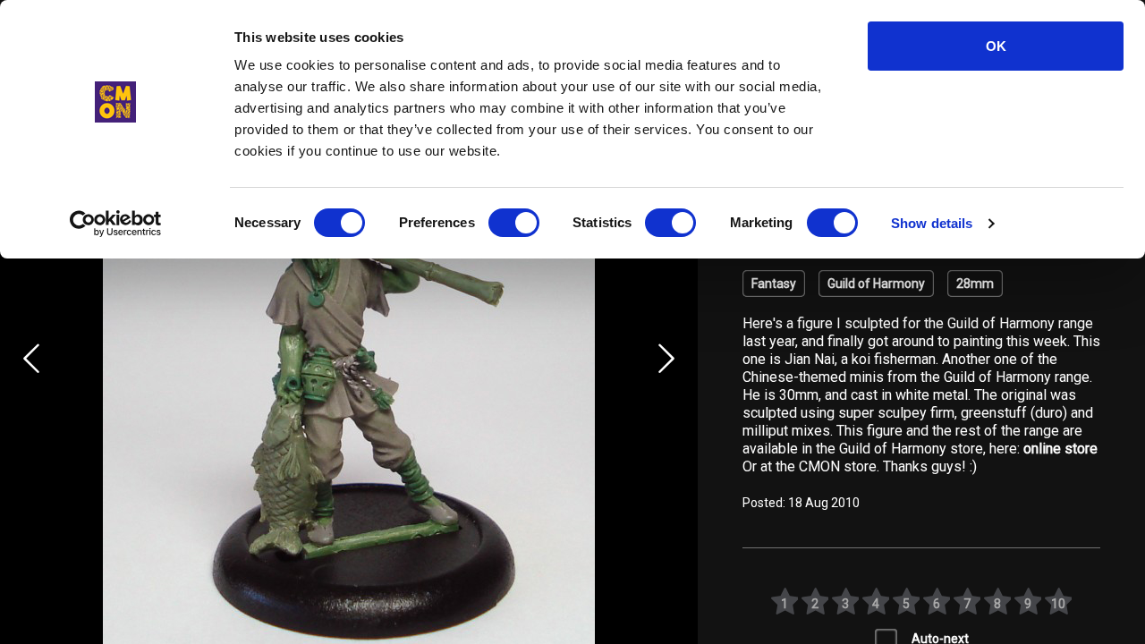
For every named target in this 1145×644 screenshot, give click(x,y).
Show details (931, 223)
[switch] (513, 222)
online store (1060, 448)
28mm (975, 283)
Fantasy (773, 283)
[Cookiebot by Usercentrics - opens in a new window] (116, 223)
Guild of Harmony (876, 283)
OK (996, 46)
